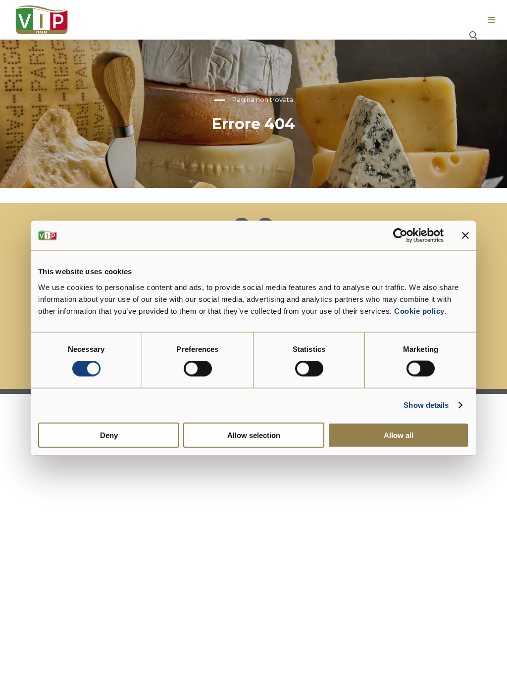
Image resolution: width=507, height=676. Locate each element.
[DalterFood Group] (41, 19)
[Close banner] (465, 235)
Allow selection (253, 435)
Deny (109, 435)
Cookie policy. (419, 310)
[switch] (198, 369)
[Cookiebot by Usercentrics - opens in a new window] (400, 235)
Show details (426, 405)
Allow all (398, 435)
